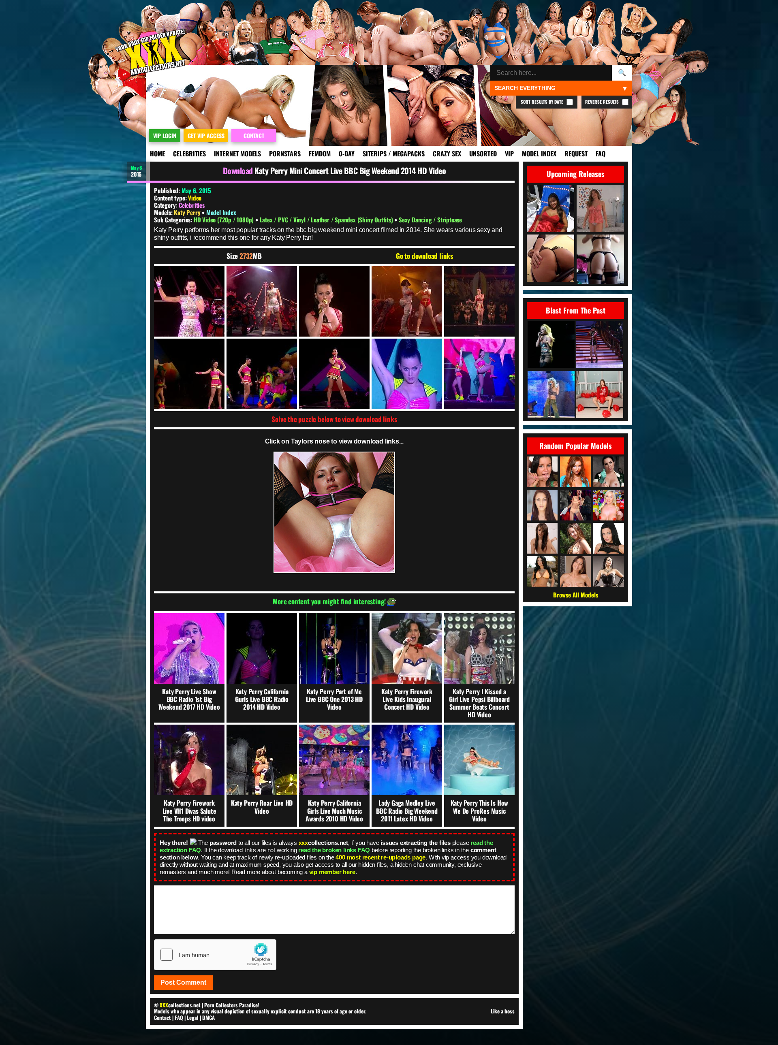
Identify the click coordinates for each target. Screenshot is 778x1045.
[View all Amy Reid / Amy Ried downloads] (575, 471)
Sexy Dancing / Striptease (430, 219)
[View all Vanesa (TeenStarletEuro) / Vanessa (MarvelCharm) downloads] (575, 571)
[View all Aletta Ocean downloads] (608, 538)
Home (157, 153)
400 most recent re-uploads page (380, 857)
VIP (509, 153)
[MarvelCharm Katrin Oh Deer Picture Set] (599, 395)
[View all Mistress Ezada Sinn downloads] (608, 571)
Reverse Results (602, 101)
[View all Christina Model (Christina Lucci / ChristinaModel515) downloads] (575, 538)
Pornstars (285, 153)
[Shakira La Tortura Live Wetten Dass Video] (551, 395)
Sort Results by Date (542, 101)
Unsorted (483, 153)
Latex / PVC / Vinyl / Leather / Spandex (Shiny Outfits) (327, 219)
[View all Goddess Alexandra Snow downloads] (608, 471)
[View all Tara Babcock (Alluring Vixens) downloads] (608, 505)
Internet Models (237, 153)
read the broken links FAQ (334, 850)
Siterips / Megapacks (394, 153)
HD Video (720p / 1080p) (224, 219)
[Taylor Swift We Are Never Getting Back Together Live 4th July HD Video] (599, 345)
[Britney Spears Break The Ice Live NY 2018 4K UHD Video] (551, 345)
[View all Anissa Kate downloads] (542, 571)
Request (576, 153)
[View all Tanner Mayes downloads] (542, 471)
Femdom (320, 153)
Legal (193, 1017)
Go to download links (424, 256)
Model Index (539, 153)
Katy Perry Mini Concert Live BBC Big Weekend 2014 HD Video (350, 170)
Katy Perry (188, 212)
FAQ (600, 153)
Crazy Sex (447, 153)
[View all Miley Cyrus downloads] (575, 505)
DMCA (208, 1017)
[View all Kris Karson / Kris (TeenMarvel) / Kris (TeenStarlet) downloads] (542, 538)
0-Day (347, 153)
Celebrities (189, 153)
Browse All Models (575, 594)
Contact (162, 1017)
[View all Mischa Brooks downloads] (542, 505)
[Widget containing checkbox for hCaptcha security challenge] (215, 954)
